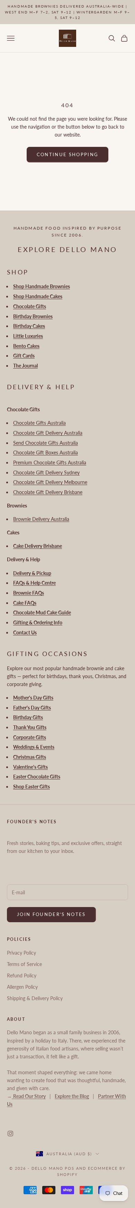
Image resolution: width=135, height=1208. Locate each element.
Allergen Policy (22, 987)
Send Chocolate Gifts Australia (45, 443)
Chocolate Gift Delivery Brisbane (47, 492)
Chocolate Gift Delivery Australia (47, 433)
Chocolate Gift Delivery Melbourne (50, 482)
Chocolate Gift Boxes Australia (45, 452)
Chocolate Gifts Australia (39, 423)
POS (69, 1168)
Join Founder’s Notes (51, 914)
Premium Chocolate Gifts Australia (49, 462)
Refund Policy (21, 975)
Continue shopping (68, 154)
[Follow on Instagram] (10, 1133)
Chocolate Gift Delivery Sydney (46, 472)
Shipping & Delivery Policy (35, 998)
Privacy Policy (21, 953)
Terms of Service (24, 964)
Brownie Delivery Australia (41, 519)
